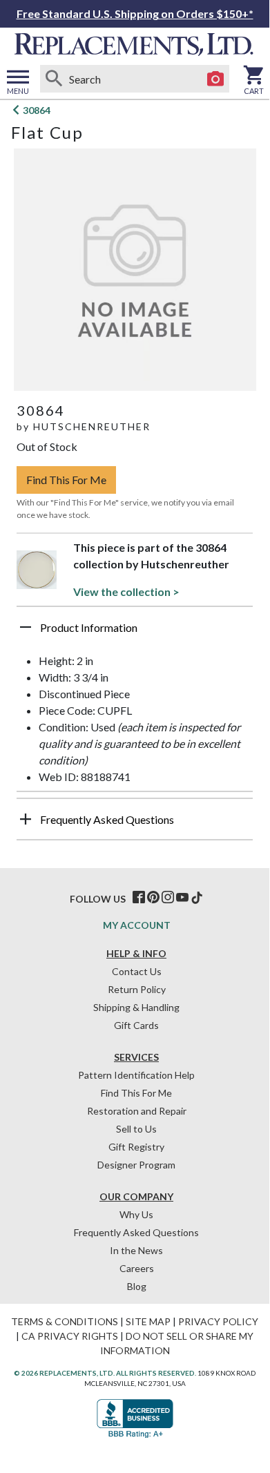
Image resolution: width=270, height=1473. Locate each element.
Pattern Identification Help (136, 1075)
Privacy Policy (218, 1321)
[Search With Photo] (215, 79)
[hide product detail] (26, 627)
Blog (136, 1286)
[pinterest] (153, 897)
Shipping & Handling (136, 1007)
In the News (136, 1250)
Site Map (148, 1321)
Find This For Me (66, 479)
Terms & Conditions (64, 1321)
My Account (137, 925)
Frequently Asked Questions (136, 1232)
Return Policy (137, 989)
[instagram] (168, 897)
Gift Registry (136, 1147)
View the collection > (126, 591)
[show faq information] (26, 819)
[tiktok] (197, 897)
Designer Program (136, 1165)
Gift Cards (136, 1025)
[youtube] (182, 897)
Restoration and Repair (136, 1111)
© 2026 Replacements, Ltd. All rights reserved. (105, 1373)
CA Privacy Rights (69, 1336)
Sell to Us (136, 1129)
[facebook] (139, 897)
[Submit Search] (54, 79)
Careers (136, 1268)
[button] (135, 632)
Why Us (136, 1214)
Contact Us (137, 971)
